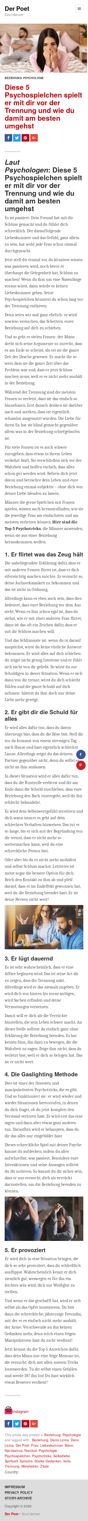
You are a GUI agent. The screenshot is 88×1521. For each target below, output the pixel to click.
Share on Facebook (8, 138)
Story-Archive (18, 1498)
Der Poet (17, 8)
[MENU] (79, 9)
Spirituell (11, 1461)
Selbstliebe (61, 1455)
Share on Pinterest (25, 138)
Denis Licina (59, 1440)
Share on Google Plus (34, 138)
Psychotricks (41, 1455)
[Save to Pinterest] (81, 765)
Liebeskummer (51, 1445)
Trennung (12, 1466)
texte (67, 1461)
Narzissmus (14, 1450)
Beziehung (13, 78)
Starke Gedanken (47, 1461)
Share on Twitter (17, 138)
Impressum (15, 1486)
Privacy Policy (19, 1492)
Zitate (44, 1466)
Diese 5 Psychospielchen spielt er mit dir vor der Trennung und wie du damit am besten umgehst (43, 106)
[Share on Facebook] (81, 754)
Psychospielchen (17, 1455)
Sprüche (26, 1461)
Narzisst (30, 1450)
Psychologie (33, 78)
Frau (34, 1445)
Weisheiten (29, 1466)
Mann (69, 1445)
